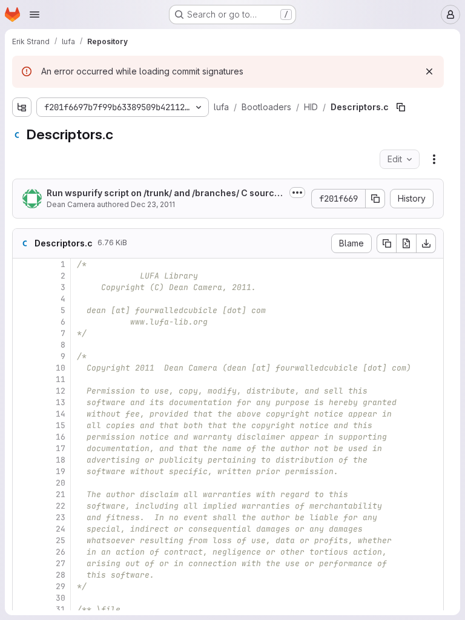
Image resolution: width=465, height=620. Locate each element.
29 (60, 586)
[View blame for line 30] (23, 598)
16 (60, 437)
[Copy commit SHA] (375, 198)
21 (60, 494)
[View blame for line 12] (23, 391)
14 (60, 414)
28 (60, 575)
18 (60, 460)
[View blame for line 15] (23, 425)
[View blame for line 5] (23, 310)
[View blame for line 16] (23, 437)
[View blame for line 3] (23, 287)
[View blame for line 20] (23, 483)
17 (60, 448)
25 (60, 540)
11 (60, 379)
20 (60, 483)
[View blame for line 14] (23, 414)
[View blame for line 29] (23, 586)
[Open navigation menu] (34, 14)
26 (60, 552)
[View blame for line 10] (23, 368)
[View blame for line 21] (23, 494)
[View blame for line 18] (23, 460)
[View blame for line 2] (23, 276)
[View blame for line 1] (23, 264)
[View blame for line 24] (23, 529)
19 (60, 471)
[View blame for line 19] (23, 471)
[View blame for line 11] (23, 379)
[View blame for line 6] (23, 322)
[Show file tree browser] (21, 107)
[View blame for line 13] (23, 402)
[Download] (426, 243)
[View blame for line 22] (23, 506)
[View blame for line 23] (23, 517)
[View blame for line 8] (23, 345)
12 (60, 391)
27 (60, 563)
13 (60, 402)
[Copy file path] (401, 107)
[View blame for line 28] (23, 575)
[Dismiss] (429, 71)
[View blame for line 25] (23, 540)
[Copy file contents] (386, 243)
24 (60, 529)
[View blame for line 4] (23, 299)
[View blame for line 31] (23, 609)
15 (60, 425)
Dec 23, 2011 (153, 204)
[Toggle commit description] (297, 192)
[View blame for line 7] (23, 333)
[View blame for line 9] (23, 356)
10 (60, 368)
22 (60, 506)
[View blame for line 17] (23, 448)
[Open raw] (406, 243)
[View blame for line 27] (23, 563)
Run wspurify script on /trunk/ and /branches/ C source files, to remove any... (163, 193)
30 (60, 598)
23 (60, 517)
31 (60, 609)
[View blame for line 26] (23, 552)
